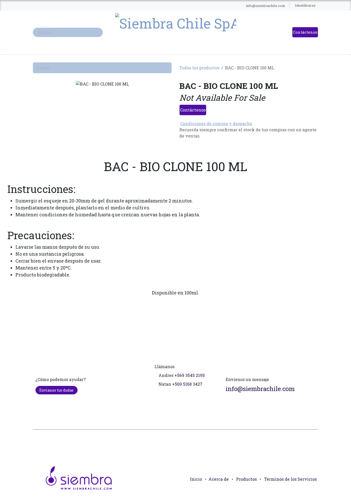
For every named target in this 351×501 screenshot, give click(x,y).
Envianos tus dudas (56, 390)
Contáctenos (305, 32)
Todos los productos (199, 67)
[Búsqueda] (100, 32)
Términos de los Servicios (290, 479)
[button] (312, 491)
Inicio (196, 479)
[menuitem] (78, 5)
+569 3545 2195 (189, 375)
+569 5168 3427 (187, 384)
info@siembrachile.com (260, 389)
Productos (246, 479)
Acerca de (218, 479)
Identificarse (305, 5)
